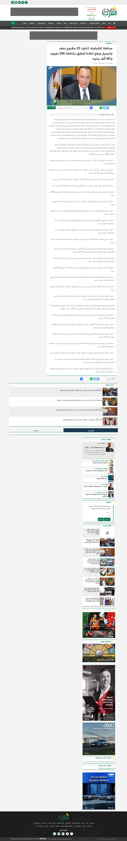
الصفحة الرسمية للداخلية (100, 463)
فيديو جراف (39, 826)
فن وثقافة (83, 23)
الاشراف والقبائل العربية (66, 826)
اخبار (109, 23)
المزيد (24, 23)
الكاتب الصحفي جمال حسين (100, 461)
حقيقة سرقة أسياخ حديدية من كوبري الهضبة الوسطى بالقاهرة (42, 27)
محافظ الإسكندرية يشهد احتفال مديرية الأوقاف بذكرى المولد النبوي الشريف (88, 27)
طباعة (51, 107)
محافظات (50, 23)
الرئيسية (92, 823)
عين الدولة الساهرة (102, 479)
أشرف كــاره (101, 443)
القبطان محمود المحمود (101, 469)
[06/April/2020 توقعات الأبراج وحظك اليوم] (99, 653)
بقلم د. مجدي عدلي (102, 492)
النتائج (101, 519)
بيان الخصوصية (112, 839)
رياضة (65, 23)
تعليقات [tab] (35, 430)
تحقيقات (31, 23)
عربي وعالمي (37, 823)
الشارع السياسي (76, 823)
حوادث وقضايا (74, 23)
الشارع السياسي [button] (94, 23)
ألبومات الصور (107, 610)
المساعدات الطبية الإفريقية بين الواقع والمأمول (96, 495)
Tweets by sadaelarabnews (106, 768)
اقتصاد (50, 823)
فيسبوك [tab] (90, 430)
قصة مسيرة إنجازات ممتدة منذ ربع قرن (96, 471)
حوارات (84, 826)
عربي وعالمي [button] (41, 23)
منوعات (46, 826)
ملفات (103, 23)
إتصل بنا (99, 839)
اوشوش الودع (77, 826)
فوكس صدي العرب (54, 826)
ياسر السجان (104, 477)
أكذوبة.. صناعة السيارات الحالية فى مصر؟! (95, 487)
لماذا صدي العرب (105, 839)
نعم (107, 513)
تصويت (107, 519)
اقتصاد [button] (59, 23)
